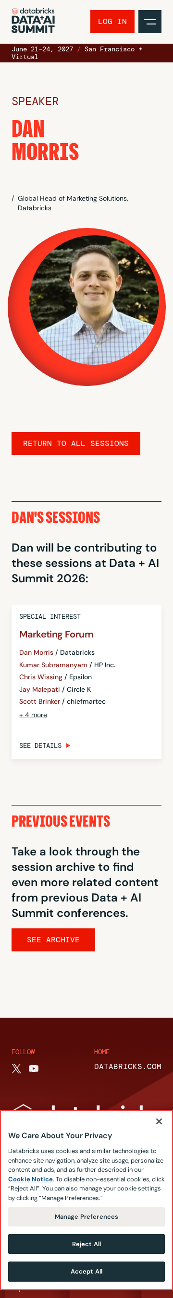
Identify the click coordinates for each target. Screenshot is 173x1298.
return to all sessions (76, 443)
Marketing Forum (56, 634)
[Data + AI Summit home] (33, 22)
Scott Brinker (39, 701)
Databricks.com (127, 1067)
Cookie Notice (30, 1179)
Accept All (86, 1271)
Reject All (86, 1244)
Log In (112, 21)
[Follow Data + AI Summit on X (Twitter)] (16, 1068)
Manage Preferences (86, 1217)
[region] (86, 1200)
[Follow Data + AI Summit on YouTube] (33, 1068)
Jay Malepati (39, 689)
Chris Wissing (40, 677)
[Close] (159, 1121)
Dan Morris (36, 653)
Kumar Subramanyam (53, 665)
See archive (53, 940)
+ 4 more (33, 714)
